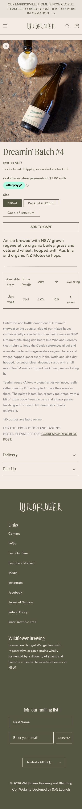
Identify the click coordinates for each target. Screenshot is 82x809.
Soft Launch (61, 789)
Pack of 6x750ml (41, 203)
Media (12, 573)
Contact (14, 533)
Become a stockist (21, 563)
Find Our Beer (18, 553)
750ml (12, 203)
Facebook (15, 592)
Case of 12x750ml (22, 212)
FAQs (12, 543)
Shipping (29, 169)
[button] (5, 26)
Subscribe (64, 738)
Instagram (15, 582)
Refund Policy (18, 612)
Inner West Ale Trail (22, 622)
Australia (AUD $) (39, 762)
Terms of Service (20, 602)
